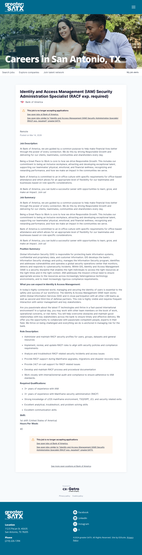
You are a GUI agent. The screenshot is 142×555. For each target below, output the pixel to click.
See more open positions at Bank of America (71, 466)
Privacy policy (64, 496)
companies (29, 72)
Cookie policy (77, 496)
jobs (8, 72)
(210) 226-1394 (12, 540)
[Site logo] (14, 7)
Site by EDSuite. (119, 537)
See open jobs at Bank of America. (43, 114)
